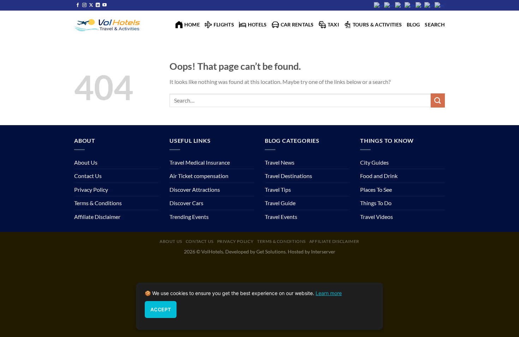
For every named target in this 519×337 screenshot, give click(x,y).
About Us (85, 162)
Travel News (279, 162)
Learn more (329, 293)
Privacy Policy (91, 189)
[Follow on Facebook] (78, 5)
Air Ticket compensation (198, 175)
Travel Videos (376, 216)
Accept (160, 309)
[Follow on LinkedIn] (98, 5)
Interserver (323, 252)
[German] (410, 5)
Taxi (333, 24)
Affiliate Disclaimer (97, 216)
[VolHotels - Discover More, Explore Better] (108, 24)
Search (435, 24)
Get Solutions (271, 252)
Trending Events (189, 216)
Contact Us (88, 175)
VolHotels (212, 252)
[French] (400, 5)
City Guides (374, 162)
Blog (413, 24)
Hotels (257, 24)
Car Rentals (297, 24)
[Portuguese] (429, 5)
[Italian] (420, 5)
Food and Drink (379, 175)
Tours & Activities (377, 24)
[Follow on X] (91, 5)
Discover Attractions (194, 189)
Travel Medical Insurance (199, 162)
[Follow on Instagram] (84, 5)
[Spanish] (440, 5)
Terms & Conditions (98, 203)
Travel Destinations (288, 175)
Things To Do (376, 203)
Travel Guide (280, 203)
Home (192, 24)
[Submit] (438, 100)
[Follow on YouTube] (104, 5)
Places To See (376, 189)
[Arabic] (379, 5)
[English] (389, 5)
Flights (224, 24)
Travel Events (281, 216)
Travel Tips (278, 189)
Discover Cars (186, 203)
